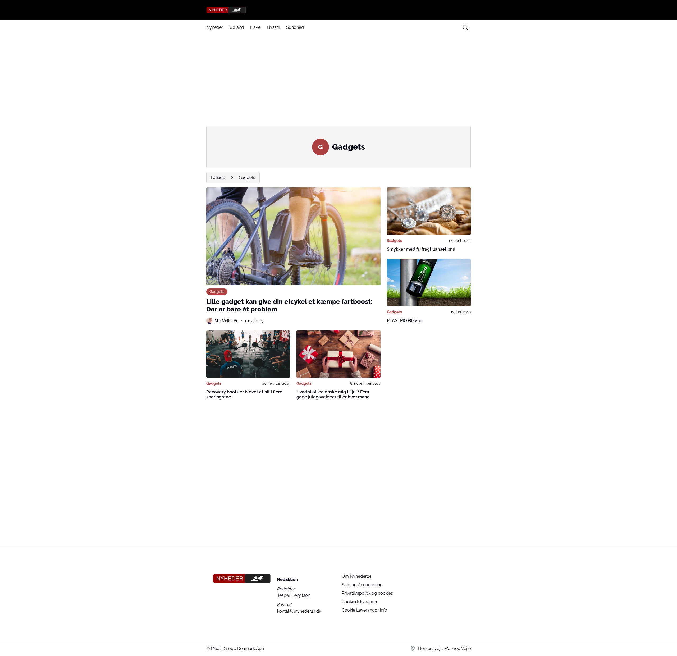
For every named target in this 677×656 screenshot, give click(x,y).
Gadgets (247, 177)
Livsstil (273, 27)
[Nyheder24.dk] (338, 10)
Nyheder (214, 27)
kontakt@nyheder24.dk (299, 611)
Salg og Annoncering (362, 584)
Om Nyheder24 (356, 576)
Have (255, 27)
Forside (218, 177)
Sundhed (295, 27)
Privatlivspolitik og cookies (367, 593)
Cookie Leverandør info (364, 610)
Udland (237, 27)
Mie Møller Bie (227, 321)
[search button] (465, 27)
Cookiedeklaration (359, 601)
